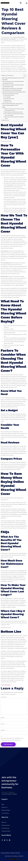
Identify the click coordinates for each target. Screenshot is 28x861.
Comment (4, 697)
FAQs (4, 107)
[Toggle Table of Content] (24, 75)
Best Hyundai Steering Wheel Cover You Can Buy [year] (13, 78)
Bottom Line (6, 120)
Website (3, 730)
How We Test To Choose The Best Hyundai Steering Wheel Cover (13, 85)
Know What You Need (9, 95)
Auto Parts (8, 684)
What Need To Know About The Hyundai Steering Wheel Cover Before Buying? (13, 89)
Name (3, 717)
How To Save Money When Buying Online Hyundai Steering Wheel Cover (13, 104)
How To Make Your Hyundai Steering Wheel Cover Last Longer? (14, 114)
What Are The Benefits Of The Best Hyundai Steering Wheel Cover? (14, 109)
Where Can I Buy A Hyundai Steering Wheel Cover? (14, 117)
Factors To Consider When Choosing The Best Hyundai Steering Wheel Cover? (14, 92)
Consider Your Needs (9, 98)
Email (3, 724)
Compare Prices (8, 101)
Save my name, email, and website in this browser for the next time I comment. (12, 739)
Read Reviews (8, 100)
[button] (20, 2)
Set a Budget (8, 97)
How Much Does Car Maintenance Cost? (14, 112)
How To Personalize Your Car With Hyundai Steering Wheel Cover (13, 82)
